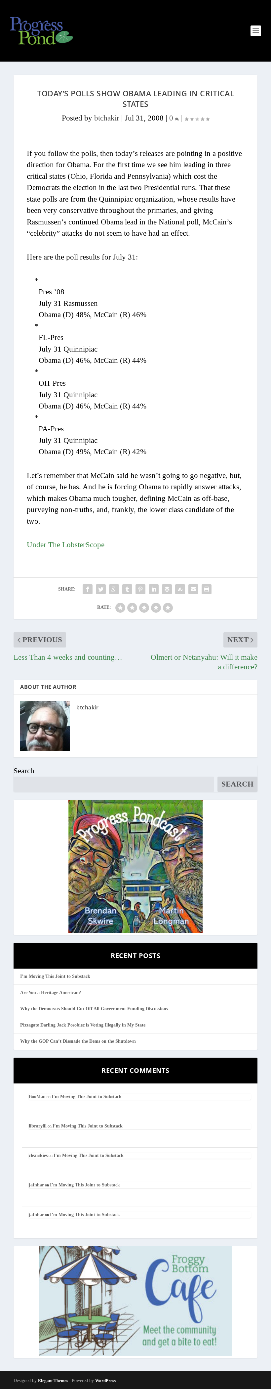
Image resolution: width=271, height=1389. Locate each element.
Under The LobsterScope (65, 545)
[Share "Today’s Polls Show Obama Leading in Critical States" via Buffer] (167, 589)
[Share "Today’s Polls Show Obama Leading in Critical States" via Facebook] (87, 589)
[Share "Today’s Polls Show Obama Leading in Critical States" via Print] (206, 589)
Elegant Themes (53, 1380)
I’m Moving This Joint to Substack (55, 976)
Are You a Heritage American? (50, 992)
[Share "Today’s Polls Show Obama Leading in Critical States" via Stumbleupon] (180, 589)
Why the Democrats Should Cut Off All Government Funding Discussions (94, 1008)
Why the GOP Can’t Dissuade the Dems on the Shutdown (78, 1041)
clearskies (38, 1155)
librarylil (38, 1126)
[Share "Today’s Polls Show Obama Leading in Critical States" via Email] (193, 589)
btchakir (106, 118)
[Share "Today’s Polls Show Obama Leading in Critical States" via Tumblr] (127, 589)
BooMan (37, 1096)
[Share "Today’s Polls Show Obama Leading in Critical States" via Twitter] (100, 589)
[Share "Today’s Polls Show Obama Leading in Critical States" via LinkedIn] (153, 589)
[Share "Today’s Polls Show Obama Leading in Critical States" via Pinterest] (140, 589)
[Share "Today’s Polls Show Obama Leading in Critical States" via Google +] (114, 589)
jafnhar (36, 1184)
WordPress (105, 1380)
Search (24, 771)
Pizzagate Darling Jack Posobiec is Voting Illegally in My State (82, 1025)
